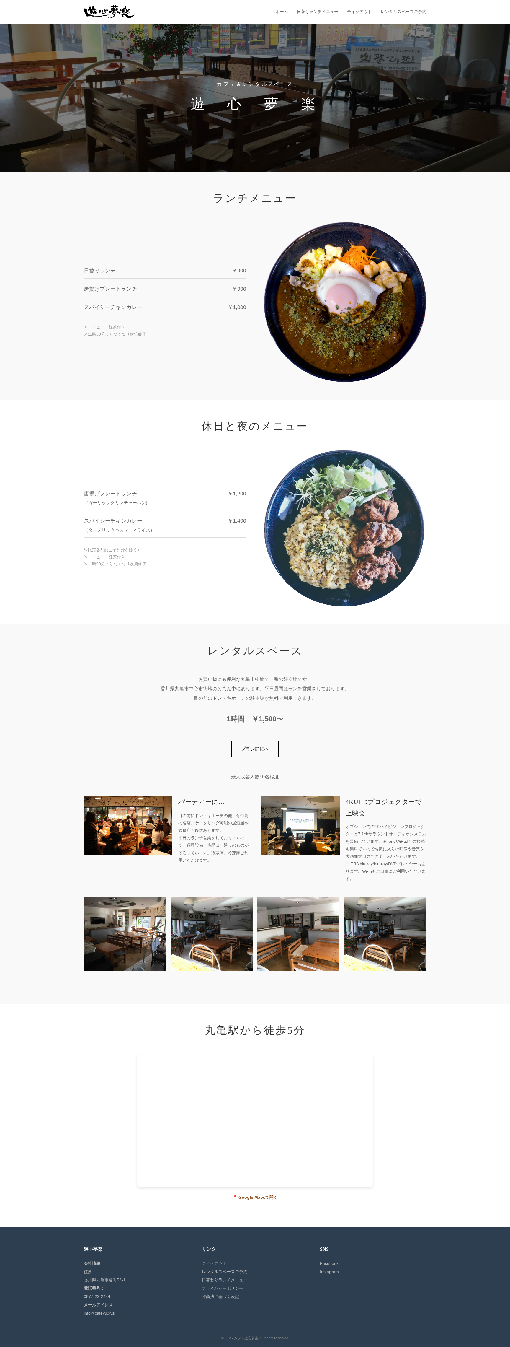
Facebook (329, 1263)
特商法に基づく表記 (220, 1296)
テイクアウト (359, 11)
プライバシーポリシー (222, 1288)
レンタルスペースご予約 (403, 11)
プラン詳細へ (255, 748)
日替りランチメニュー (317, 11)
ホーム (282, 11)
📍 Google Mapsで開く (255, 1197)
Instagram (329, 1271)
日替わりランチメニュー (224, 1280)
